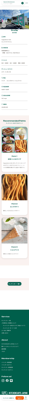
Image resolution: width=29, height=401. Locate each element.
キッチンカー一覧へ (14, 284)
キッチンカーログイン (7, 370)
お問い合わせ (5, 333)
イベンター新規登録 (7, 362)
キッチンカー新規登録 (7, 367)
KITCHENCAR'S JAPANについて (10, 344)
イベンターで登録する (20, 398)
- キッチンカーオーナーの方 (9, 328)
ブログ (3, 351)
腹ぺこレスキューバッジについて (10, 346)
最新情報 (4, 349)
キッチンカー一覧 (6, 320)
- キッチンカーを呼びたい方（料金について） (14, 325)
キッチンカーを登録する (8, 398)
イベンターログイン (7, 365)
